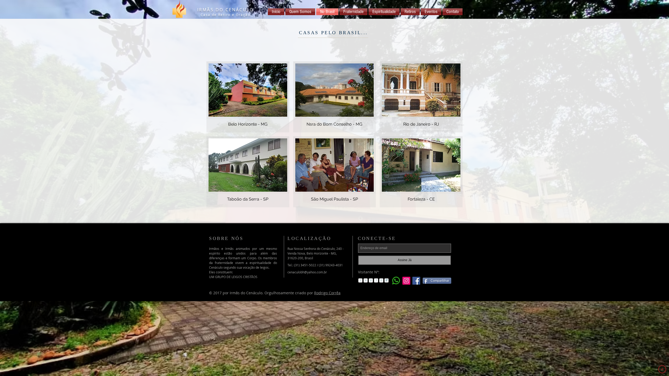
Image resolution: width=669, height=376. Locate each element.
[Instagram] (406, 281)
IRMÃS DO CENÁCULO (225, 10)
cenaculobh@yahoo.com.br (307, 272)
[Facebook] (416, 281)
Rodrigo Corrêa (327, 292)
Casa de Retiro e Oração (225, 15)
